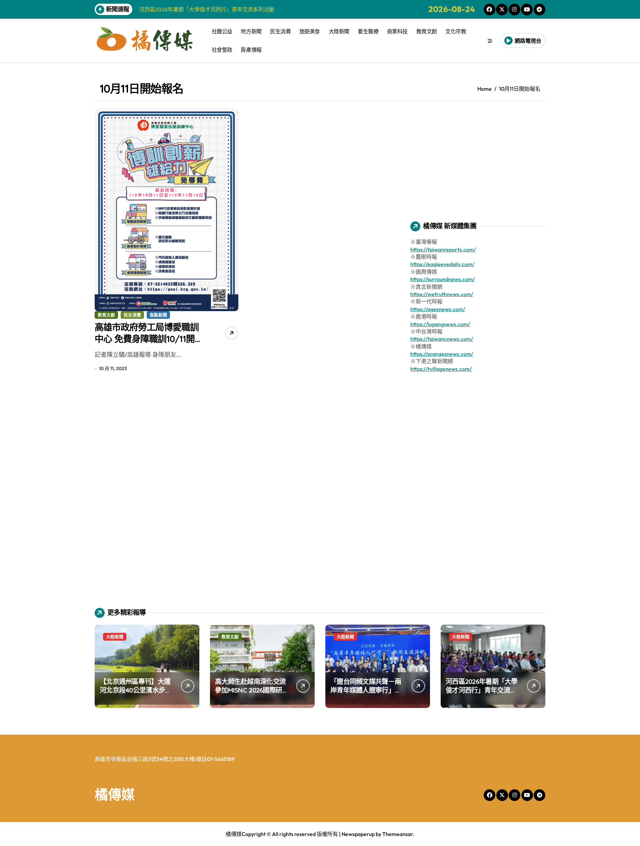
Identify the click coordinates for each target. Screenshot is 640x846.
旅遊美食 (309, 31)
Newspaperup (358, 834)
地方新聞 (251, 31)
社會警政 (222, 49)
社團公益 (222, 31)
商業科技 (397, 31)
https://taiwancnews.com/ (441, 338)
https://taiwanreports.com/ (443, 249)
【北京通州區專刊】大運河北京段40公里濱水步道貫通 (135, 690)
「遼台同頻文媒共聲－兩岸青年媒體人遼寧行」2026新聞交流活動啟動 (365, 690)
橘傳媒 (115, 794)
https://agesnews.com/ (437, 309)
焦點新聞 (158, 314)
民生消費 (280, 31)
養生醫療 (368, 31)
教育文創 (426, 31)
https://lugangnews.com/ (440, 324)
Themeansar (397, 834)
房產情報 (251, 49)
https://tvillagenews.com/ (441, 368)
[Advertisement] (478, 154)
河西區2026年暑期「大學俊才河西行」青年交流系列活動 (482, 690)
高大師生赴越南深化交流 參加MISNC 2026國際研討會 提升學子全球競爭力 (251, 690)
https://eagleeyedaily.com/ (442, 264)
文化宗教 (455, 31)
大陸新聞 (339, 31)
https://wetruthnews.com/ (441, 294)
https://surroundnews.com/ (442, 279)
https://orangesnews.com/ (441, 353)
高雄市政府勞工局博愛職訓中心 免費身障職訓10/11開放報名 (149, 338)
